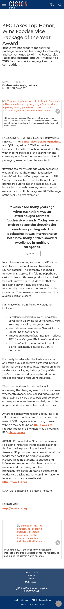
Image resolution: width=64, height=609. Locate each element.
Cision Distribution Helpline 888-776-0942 (33, 590)
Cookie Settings (45, 600)
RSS (33, 600)
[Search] (60, 4)
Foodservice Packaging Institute (40, 141)
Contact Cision (31, 572)
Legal (16, 600)
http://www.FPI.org (14, 482)
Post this (34, 253)
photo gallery (16, 432)
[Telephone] (52, 4)
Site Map (24, 600)
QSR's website (43, 425)
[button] (32, 106)
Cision (36, 605)
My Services (30, 582)
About (31, 579)
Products (31, 575)
